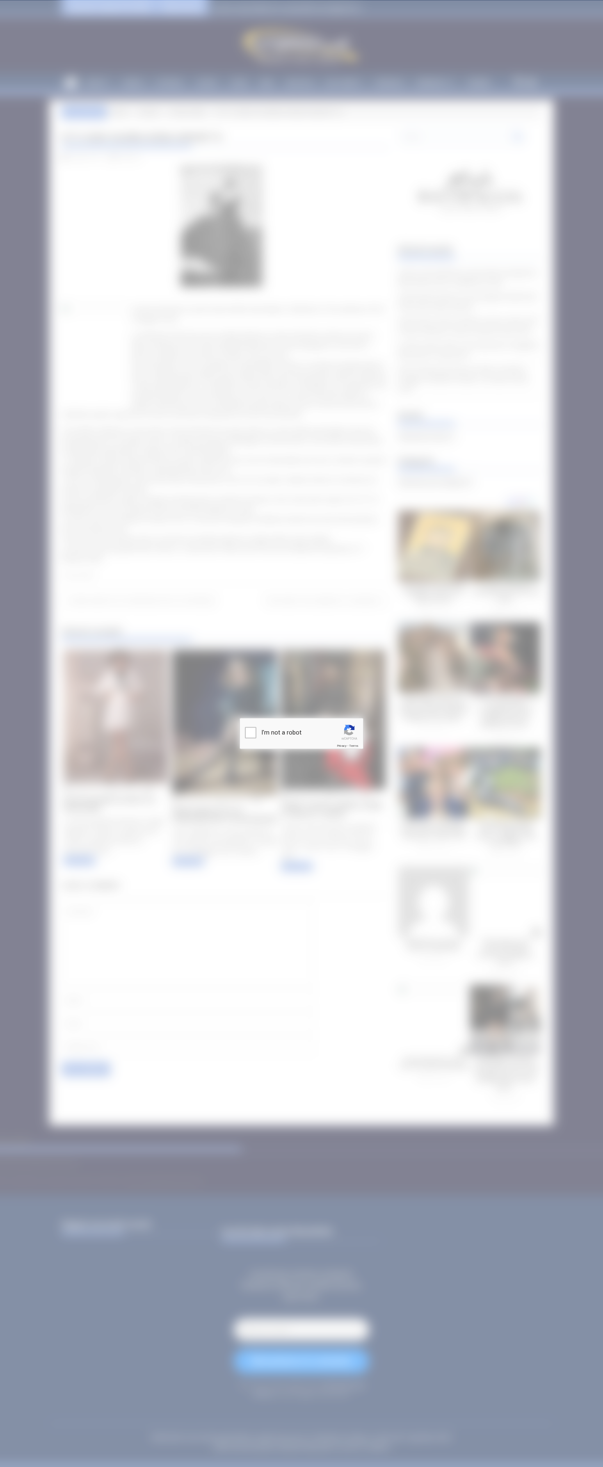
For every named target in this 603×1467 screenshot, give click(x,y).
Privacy (342, 746)
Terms (353, 746)
